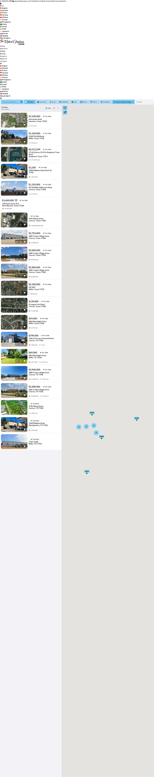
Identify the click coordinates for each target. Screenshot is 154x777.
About (2, 59)
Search (2, 49)
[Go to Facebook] (1, 3)
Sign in (8, 38)
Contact (3, 61)
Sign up (2, 38)
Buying (2, 54)
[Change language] (2, 6)
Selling (2, 51)
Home (2, 46)
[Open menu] (1, 98)
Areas (2, 56)
